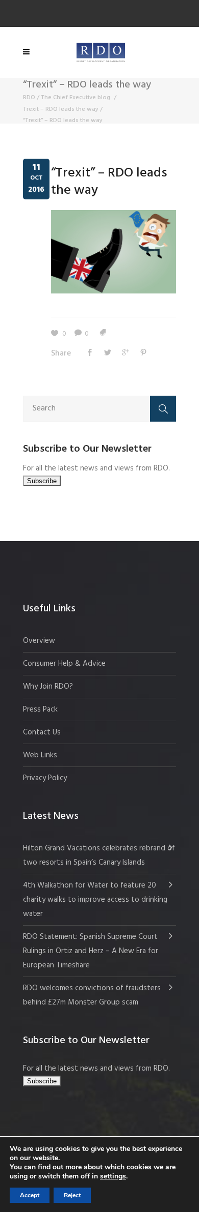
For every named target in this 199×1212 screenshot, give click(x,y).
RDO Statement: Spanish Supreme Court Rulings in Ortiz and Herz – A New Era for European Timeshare (90, 951)
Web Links (40, 755)
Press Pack (40, 709)
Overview (39, 641)
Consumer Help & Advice (64, 664)
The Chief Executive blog (75, 97)
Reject (72, 1195)
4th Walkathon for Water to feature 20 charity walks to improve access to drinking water (95, 899)
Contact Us (42, 732)
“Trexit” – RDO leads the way (109, 182)
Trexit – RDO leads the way (60, 109)
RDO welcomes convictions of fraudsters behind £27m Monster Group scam (92, 995)
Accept (29, 1195)
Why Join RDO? (48, 687)
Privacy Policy (45, 778)
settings (113, 1176)
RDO (29, 97)
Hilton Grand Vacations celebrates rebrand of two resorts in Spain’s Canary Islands (99, 855)
